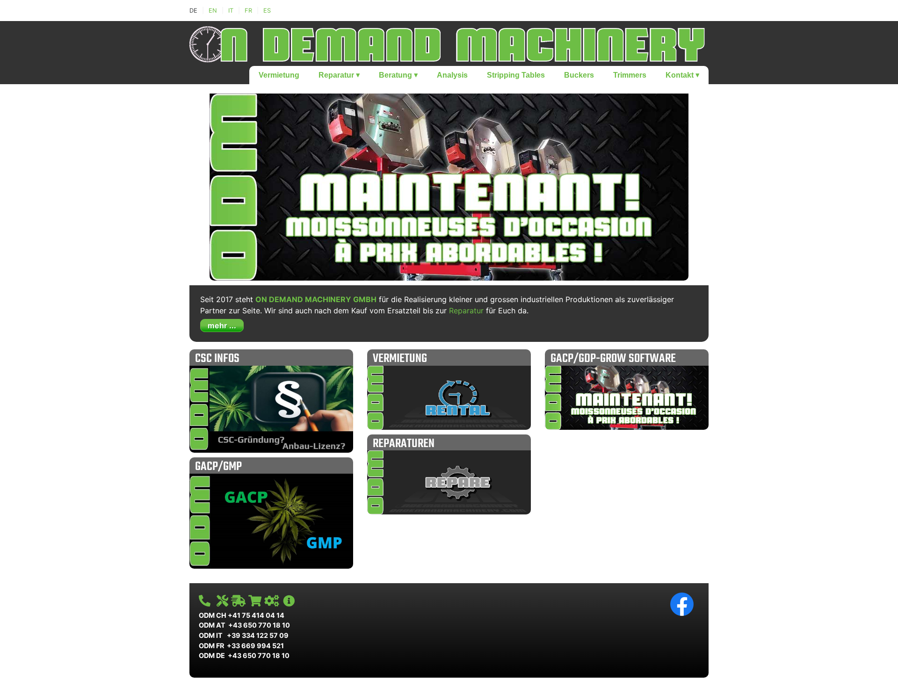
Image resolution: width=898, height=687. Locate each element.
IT (230, 10)
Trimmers (629, 75)
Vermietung (279, 75)
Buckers (579, 75)
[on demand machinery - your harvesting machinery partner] (449, 42)
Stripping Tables (516, 75)
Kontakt (682, 75)
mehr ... (222, 325)
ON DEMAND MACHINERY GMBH (316, 299)
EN (213, 10)
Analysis (452, 75)
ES (267, 10)
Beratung (398, 75)
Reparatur (339, 75)
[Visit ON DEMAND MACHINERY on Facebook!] (682, 603)
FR (248, 10)
